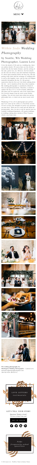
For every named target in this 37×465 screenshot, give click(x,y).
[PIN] (25, 426)
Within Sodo (10, 48)
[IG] (20, 426)
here (2, 99)
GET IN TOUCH (18, 420)
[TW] (16, 426)
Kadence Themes (26, 461)
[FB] (11, 426)
